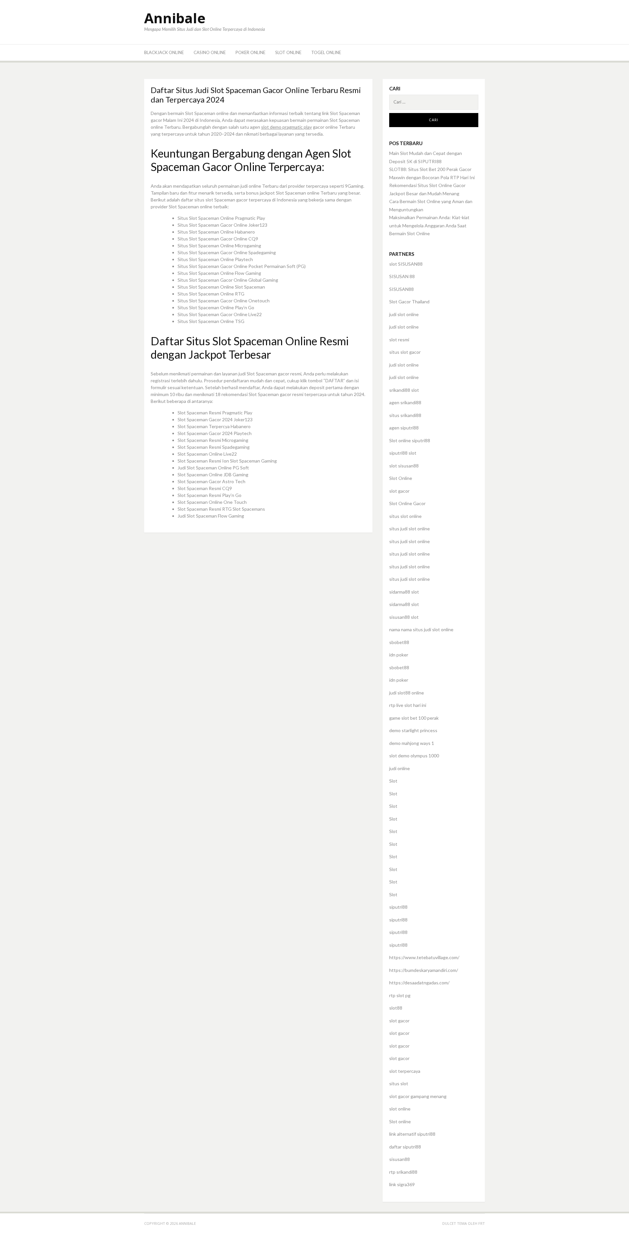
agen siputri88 (404, 427)
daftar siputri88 (405, 1146)
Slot (393, 781)
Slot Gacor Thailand (409, 301)
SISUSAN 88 (402, 276)
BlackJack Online (164, 52)
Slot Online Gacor (407, 503)
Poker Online (250, 52)
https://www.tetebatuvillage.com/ (424, 957)
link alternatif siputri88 (412, 1134)
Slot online (400, 1121)
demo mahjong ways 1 (411, 743)
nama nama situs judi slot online (421, 629)
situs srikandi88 (405, 415)
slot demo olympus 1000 (414, 755)
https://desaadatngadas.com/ (419, 982)
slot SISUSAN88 (406, 264)
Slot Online (288, 52)
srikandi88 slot (404, 390)
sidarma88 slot (404, 592)
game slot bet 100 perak (414, 718)
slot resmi (399, 339)
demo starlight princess (413, 730)
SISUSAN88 (401, 289)
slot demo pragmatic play (286, 127)
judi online (399, 768)
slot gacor (399, 491)
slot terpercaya (404, 1071)
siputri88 (398, 907)
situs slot (398, 1083)
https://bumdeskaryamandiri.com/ (423, 970)
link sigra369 (402, 1184)
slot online (399, 1108)
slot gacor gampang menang (418, 1096)
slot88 (395, 1008)
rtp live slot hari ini (407, 705)
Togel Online (326, 52)
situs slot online (405, 516)
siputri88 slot (402, 453)
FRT (481, 1223)
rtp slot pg (399, 995)
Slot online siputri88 (409, 440)
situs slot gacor (405, 352)
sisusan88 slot (404, 617)
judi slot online (404, 314)
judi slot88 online (406, 692)
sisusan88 (399, 1159)
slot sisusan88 (404, 465)
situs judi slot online (409, 528)
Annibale (174, 18)
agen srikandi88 (405, 402)
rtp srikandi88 (403, 1172)
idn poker (398, 654)
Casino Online (210, 52)
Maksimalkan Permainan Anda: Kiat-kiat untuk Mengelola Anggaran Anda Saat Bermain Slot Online (429, 225)
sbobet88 (399, 642)
